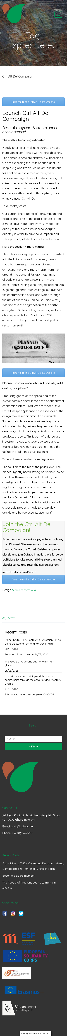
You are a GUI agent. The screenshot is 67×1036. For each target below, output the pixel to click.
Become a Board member (19, 654)
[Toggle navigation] (58, 14)
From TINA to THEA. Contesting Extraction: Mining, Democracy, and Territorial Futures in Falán (33, 641)
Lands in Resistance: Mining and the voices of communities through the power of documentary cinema (33, 680)
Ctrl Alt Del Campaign (18, 76)
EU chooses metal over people (22, 694)
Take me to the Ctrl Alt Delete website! (33, 101)
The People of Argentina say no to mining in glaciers (29, 663)
